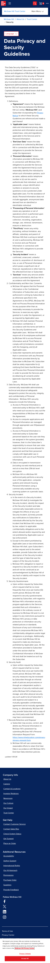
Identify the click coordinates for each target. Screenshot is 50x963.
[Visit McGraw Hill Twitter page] (4, 906)
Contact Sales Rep (11, 829)
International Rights (11, 866)
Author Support (9, 861)
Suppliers (7, 885)
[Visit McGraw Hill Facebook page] (4, 901)
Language (10, 34)
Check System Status (12, 834)
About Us (7, 779)
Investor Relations (11, 794)
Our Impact (8, 808)
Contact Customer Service (14, 824)
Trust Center (8, 813)
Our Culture (8, 803)
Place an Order (9, 843)
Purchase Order (10, 880)
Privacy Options (25, 954)
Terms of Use (7, 931)
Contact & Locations (11, 789)
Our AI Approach (10, 870)
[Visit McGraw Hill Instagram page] (4, 917)
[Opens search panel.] (35, 3)
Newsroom (7, 798)
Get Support (8, 839)
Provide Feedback (11, 890)
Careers (6, 784)
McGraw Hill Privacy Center (24, 948)
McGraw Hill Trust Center (14, 11)
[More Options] (47, 3)
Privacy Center (8, 935)
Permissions (8, 875)
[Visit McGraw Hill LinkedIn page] (4, 912)
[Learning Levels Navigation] (10, 3)
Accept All (25, 958)
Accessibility (8, 856)
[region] (25, 950)
